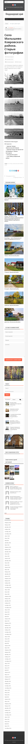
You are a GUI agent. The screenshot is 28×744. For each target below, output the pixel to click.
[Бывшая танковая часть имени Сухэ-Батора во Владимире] (14, 441)
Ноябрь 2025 (7, 529)
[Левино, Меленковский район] (14, 248)
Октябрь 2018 (8, 632)
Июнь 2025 (7, 538)
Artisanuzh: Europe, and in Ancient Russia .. (15, 492)
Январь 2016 (7, 706)
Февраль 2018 (8, 650)
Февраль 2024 (8, 547)
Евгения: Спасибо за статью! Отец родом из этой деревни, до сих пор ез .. (16, 503)
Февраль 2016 (8, 703)
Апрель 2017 (7, 672)
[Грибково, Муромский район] (14, 298)
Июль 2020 (7, 592)
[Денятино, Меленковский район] (14, 314)
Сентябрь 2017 (8, 661)
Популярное (7, 399)
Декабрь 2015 (8, 708)
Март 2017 (7, 674)
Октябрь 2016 (8, 685)
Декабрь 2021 (8, 574)
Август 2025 (7, 536)
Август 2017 (7, 663)
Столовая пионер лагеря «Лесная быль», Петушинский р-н (15, 415)
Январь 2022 (7, 571)
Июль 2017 (7, 665)
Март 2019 (7, 621)
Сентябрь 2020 (8, 587)
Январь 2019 (7, 625)
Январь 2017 (7, 679)
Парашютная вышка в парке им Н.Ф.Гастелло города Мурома (15, 428)
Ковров (11, 56)
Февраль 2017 (8, 676)
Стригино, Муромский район (11, 272)
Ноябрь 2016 (7, 683)
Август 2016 (7, 690)
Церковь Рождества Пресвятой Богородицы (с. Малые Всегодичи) (14, 151)
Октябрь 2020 (8, 585)
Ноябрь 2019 (7, 603)
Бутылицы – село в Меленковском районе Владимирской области (12, 238)
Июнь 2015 (7, 721)
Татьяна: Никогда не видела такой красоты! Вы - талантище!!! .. (16, 508)
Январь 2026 (7, 524)
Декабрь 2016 (8, 681)
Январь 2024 (7, 549)
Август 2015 (7, 717)
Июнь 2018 (7, 641)
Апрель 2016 (7, 699)
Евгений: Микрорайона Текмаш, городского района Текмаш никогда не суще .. (16, 498)
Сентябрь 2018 (8, 634)
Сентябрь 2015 (8, 714)
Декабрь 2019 (8, 600)
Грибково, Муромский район (11, 305)
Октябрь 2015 (8, 712)
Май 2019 (7, 616)
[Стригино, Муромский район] (14, 264)
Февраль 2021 (8, 578)
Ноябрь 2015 (7, 710)
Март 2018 (7, 647)
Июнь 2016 (7, 694)
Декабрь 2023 (8, 551)
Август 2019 (7, 609)
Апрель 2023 (7, 558)
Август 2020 (7, 589)
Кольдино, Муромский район (11, 289)
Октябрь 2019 (8, 605)
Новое (14, 399)
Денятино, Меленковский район (12, 322)
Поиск (7, 394)
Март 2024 (7, 545)
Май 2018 (7, 643)
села (5, 165)
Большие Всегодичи (12, 154)
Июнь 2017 (7, 668)
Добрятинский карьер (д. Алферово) (13, 379)
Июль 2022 (7, 562)
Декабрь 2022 (8, 560)
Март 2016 (7, 701)
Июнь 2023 (7, 556)
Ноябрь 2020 (7, 583)
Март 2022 (7, 569)
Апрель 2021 (7, 576)
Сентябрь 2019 (8, 607)
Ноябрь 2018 (7, 630)
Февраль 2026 (8, 522)
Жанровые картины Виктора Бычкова (14, 409)
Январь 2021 (7, 580)
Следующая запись (18, 177)
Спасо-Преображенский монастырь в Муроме (13, 199)
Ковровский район (18, 163)
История (11, 27)
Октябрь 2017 (8, 659)
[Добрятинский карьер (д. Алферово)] (14, 373)
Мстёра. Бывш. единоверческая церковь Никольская (15, 403)
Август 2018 (7, 636)
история (9, 163)
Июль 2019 (7, 612)
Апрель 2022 (7, 567)
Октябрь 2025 (8, 531)
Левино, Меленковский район (11, 255)
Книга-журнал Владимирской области (13, 740)
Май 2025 (7, 540)
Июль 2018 (7, 638)
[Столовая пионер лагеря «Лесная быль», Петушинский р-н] (7, 415)
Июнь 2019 (7, 614)
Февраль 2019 (8, 623)
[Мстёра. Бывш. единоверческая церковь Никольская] (7, 403)
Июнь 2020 (7, 594)
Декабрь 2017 (8, 654)
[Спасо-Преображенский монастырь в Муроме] (14, 191)
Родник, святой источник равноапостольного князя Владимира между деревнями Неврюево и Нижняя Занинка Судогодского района (13, 219)
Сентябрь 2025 (8, 533)
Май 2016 (7, 697)
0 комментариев (10, 62)
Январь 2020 (7, 598)
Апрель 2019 (7, 618)
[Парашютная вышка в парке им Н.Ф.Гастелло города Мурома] (7, 428)
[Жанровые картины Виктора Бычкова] (7, 410)
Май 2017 (7, 670)
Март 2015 (7, 726)
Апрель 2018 (7, 645)
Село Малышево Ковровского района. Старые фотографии (13, 44)
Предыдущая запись (10, 176)
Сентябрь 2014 (8, 728)
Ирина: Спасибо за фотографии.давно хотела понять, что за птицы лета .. (16, 487)
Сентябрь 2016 (8, 688)
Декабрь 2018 (8, 627)
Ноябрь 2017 (7, 656)
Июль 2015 (7, 719)
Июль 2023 (7, 554)
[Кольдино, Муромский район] (14, 281)
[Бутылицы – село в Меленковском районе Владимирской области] (14, 230)
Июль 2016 (7, 692)
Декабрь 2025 (8, 527)
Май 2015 (7, 723)
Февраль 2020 (8, 596)
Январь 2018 (7, 652)
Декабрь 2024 (8, 542)
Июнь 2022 (7, 565)
